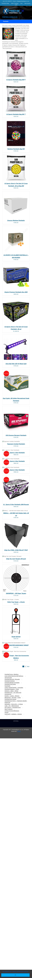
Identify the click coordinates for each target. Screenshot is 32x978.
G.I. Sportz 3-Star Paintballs (16, 470)
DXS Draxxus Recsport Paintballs (16, 435)
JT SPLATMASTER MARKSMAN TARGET (16, 645)
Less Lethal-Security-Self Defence (14, 676)
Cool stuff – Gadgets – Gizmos (13, 714)
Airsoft (6, 712)
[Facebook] (10, 724)
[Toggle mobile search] (25, 8)
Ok (15, 975)
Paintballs (7, 686)
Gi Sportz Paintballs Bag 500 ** (16, 114)
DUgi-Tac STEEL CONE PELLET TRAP (16, 550)
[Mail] (17, 724)
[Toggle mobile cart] (22, 8)
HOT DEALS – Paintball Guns (13, 707)
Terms (19, 731)
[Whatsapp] (19, 724)
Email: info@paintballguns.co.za (21, 1)
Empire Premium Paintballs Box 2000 (16, 292)
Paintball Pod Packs (10, 684)
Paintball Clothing (10, 681)
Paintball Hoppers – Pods (12, 689)
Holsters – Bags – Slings (11, 691)
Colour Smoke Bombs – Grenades (14, 687)
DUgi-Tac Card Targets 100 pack (16, 559)
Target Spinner (16, 636)
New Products (8, 709)
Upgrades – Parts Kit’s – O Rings (14, 704)
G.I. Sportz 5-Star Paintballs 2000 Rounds (16, 504)
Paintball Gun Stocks (10, 699)
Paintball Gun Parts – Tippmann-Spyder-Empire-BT (16, 701)
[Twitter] (12, 724)
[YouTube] (15, 724)
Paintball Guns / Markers (11, 674)
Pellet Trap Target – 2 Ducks (16, 602)
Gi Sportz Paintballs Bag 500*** (16, 79)
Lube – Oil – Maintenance (12, 705)
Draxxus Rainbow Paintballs (16, 220)
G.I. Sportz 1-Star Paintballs (16, 452)
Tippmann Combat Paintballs (16, 444)
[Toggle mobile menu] (29, 8)
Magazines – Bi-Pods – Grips (13, 697)
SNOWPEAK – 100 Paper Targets (16, 593)
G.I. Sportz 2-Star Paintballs (16, 461)
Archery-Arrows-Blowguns (12, 710)
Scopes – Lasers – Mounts (12, 695)
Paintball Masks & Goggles (12, 682)
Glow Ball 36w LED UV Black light (16, 363)
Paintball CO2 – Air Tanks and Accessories (13, 693)
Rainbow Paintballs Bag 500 (16, 149)
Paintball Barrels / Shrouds (12, 679)
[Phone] (22, 724)
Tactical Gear (8, 677)
